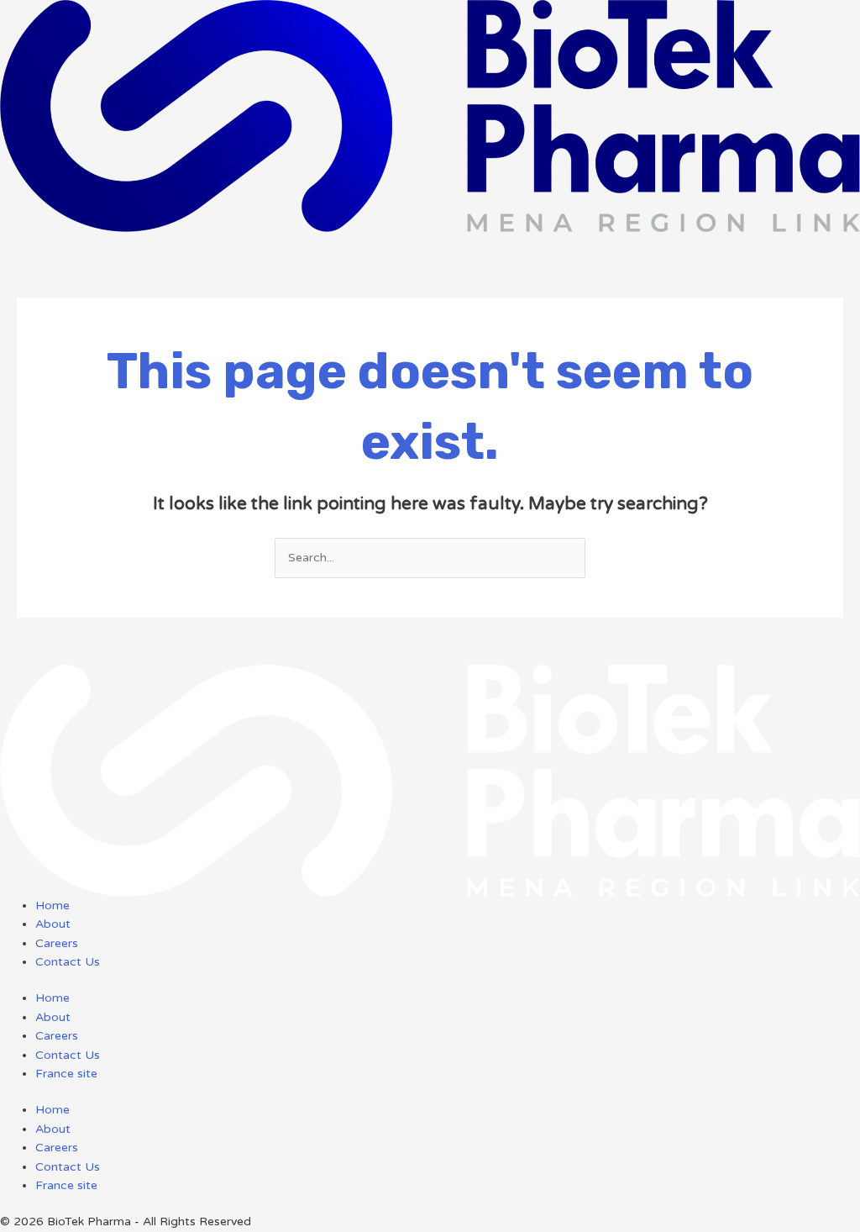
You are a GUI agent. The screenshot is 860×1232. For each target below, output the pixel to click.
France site (66, 1073)
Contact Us (67, 1055)
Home (52, 998)
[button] (430, 241)
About (53, 1017)
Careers (56, 1036)
